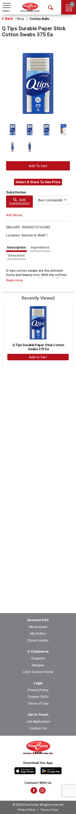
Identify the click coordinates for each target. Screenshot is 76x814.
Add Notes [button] (14, 215)
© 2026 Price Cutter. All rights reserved (38, 804)
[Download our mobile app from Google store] (51, 770)
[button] (12, 129)
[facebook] (34, 792)
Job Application (38, 721)
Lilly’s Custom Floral (38, 672)
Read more (14, 280)
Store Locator (38, 640)
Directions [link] (16, 255)
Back (8, 19)
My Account (38, 627)
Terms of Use (38, 703)
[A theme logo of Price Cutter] (30, 7)
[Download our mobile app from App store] (25, 770)
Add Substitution (19, 201)
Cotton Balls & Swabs (47, 19)
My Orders (38, 633)
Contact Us (38, 728)
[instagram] (42, 792)
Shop (20, 19)
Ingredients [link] (40, 247)
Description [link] (16, 247)
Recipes (38, 665)
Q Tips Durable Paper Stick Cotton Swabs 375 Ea (38, 347)
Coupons (38, 658)
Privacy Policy (38, 690)
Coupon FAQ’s (38, 697)
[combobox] (52, 200)
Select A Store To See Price (38, 182)
